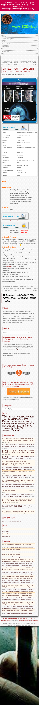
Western (5, 431)
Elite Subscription (8, 38)
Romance (6, 426)
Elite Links (5, 51)
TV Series (15, 428)
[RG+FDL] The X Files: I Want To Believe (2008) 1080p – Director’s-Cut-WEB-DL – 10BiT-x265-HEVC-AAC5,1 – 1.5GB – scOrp (17, 500)
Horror (20, 279)
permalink (12, 281)
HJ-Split (8, 266)
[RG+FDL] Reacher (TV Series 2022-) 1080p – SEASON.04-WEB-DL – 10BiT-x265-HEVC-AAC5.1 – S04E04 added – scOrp (16, 463)
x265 (17, 430)
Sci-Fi (23, 279)
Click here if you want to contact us (11, 521)
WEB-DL (25, 428)
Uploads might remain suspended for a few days (20, 610)
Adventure (28, 416)
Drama (6, 421)
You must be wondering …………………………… (15, 490)
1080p (12, 416)
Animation (7, 419)
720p (16, 279)
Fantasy (6, 423)
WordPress (34, 620)
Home (4, 36)
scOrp (22, 74)
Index (4, 41)
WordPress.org (6, 536)
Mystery (22, 423)
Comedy (16, 418)
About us (5, 49)
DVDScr (21, 421)
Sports (19, 426)
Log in (4, 529)
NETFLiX (30, 424)
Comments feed (6, 534)
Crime (25, 419)
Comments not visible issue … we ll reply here (14, 471)
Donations (5, 46)
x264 (31, 279)
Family (29, 421)
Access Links (6, 44)
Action (19, 416)
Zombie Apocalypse (24, 620)
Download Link (14, 221)
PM (3, 54)
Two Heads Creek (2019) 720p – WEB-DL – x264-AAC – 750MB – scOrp (29, 62)
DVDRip (14, 421)
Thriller (28, 279)
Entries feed (5, 531)
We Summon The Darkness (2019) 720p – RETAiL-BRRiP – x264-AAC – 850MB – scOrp (10, 62)
